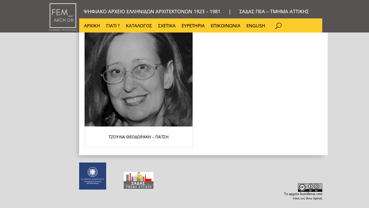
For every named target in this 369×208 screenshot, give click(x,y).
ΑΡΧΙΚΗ (92, 26)
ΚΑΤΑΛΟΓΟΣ (139, 26)
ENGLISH (255, 26)
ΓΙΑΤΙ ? (113, 26)
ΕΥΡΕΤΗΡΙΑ (193, 26)
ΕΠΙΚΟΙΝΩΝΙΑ (225, 26)
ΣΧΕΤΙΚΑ (167, 26)
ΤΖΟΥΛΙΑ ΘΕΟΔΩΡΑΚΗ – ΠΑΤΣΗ (139, 136)
